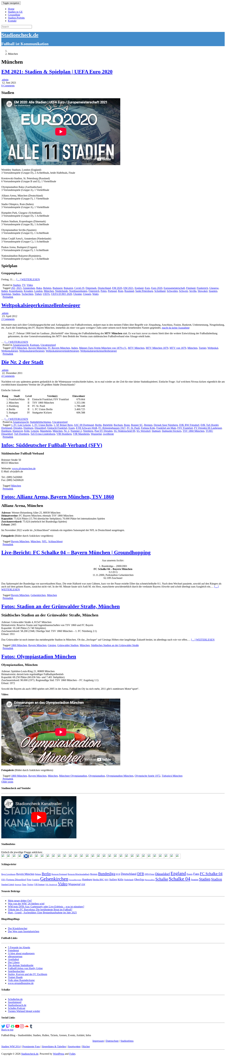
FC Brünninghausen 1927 (112, 428)
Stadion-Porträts (16, 17)
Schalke (161, 879)
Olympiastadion (96, 775)
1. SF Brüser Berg (63, 425)
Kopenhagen (16, 291)
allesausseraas (15, 956)
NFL (44, 541)
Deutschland (104, 288)
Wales (95, 294)
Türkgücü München (172, 775)
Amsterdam (29, 288)
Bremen (148, 425)
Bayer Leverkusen (8, 874)
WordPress (58, 1053)
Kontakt (12, 20)
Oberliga (139, 879)
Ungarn (87, 294)
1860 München (19, 645)
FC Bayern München (59, 347)
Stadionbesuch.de (17, 1005)
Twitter (30, 884)
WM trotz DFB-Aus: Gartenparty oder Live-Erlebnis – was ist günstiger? (46, 906)
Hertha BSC (98, 879)
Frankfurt (36, 880)
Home (11, 8)
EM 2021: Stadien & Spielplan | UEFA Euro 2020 (57, 72)
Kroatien (28, 291)
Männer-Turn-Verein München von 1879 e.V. (103, 347)
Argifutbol (13, 959)
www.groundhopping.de (21, 983)
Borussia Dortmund (59, 874)
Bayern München (37, 347)
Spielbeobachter (16, 971)
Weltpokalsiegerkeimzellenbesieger (40, 305)
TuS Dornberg (21, 433)
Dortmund (6, 428)
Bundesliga (106, 873)
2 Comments (8, 319)
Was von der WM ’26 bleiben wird (26, 903)
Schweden (172, 291)
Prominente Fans (31, 1046)
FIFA (3, 880)
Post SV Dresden (103, 431)
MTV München (136, 347)
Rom (120, 291)
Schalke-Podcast (16, 1008)
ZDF (83, 884)
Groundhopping (75, 880)
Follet (72, 1053)
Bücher (86, 1046)
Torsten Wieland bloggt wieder (24, 1011)
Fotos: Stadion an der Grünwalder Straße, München (60, 606)
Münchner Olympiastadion (73, 775)
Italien (4, 291)
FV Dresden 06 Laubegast (208, 428)
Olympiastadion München (119, 775)
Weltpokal (212, 347)
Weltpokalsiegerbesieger (31, 350)
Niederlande (61, 291)
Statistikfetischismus (40, 422)
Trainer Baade (15, 977)
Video (30, 285)
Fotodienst (13, 950)
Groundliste (14, 14)
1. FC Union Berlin (42, 425)
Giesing (52, 645)
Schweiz (183, 291)
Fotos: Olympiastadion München (38, 656)
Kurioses (34, 345)
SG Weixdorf (143, 431)
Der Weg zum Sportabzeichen (23, 931)
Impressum (98, 1040)
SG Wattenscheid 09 (124, 431)
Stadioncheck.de (19, 35)
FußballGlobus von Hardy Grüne (25, 968)
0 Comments (8, 85)
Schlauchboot (55, 541)
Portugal (112, 291)
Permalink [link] (8, 297)
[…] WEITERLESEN (28, 279)
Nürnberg (88, 431)
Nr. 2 (66, 431)
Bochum (118, 425)
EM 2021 (128, 288)
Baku (39, 288)
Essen (71, 428)
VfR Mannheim (81, 433)
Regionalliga (150, 880)
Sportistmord (14, 1002)
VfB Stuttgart (39, 884)
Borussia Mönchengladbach (79, 874)
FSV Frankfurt (185, 428)
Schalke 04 (179, 878)
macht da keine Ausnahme (175, 327)
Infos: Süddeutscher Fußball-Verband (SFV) (51, 445)
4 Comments (8, 376)
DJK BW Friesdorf (189, 425)
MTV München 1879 (157, 347)
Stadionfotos (127, 1040)
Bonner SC (137, 425)
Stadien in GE (15, 11)
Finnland (190, 288)
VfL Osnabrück (51, 884)
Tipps (24, 884)
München (49, 291)
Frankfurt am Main (166, 428)
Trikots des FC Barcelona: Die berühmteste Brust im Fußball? (40, 909)
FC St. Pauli (133, 428)
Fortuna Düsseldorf (16, 879)
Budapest (57, 288)
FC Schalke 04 (211, 874)
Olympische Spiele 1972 (147, 775)
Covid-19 (79, 288)
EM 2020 (117, 288)
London (38, 291)
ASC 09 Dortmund (84, 425)
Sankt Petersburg (144, 291)
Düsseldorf (40, 428)
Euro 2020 (156, 288)
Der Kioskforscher (17, 928)
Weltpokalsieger (9, 350)
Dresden (17, 428)
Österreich (94, 291)
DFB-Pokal (150, 874)
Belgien (47, 288)
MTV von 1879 (178, 347)
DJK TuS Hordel (209, 425)
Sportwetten (74, 1046)
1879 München (19, 347)
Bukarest (68, 288)
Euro (147, 288)
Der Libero (14, 962)
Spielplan (6, 294)
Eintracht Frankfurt (57, 428)
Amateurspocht (21, 345)
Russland (129, 291)
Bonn (127, 425)
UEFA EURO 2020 (61, 294)
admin (4, 79)
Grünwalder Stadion (67, 645)
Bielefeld (107, 425)
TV (23, 285)
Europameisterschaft (174, 288)
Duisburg (28, 428)
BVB (118, 874)
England (139, 288)
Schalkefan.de (15, 999)
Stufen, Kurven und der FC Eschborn (27, 974)
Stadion (216, 879)
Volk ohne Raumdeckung (21, 980)
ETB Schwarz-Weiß (86, 428)
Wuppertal (96, 433)
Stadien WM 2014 (11, 1046)
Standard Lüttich (7, 884)
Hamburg (6, 431)
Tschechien (27, 294)
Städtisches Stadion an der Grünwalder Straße (115, 645)
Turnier (202, 347)
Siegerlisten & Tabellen (54, 1046)
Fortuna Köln (148, 428)
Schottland (159, 291)
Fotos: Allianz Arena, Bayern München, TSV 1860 (57, 497)
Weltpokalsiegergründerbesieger (62, 350)
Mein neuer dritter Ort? (20, 900)
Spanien (213, 291)
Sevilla (192, 291)
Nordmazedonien (78, 291)
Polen (104, 291)
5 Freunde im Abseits (19, 947)
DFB (140, 874)
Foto (29, 879)
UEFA (46, 294)
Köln (26, 431)
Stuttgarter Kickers (171, 431)
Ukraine (77, 294)
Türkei (38, 294)
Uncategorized (48, 345)
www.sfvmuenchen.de (24, 468)
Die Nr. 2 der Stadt (22, 362)
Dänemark (91, 288)
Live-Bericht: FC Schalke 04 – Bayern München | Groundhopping (76, 552)
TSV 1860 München (193, 431)
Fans (196, 874)
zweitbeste (108, 433)
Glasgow (214, 288)
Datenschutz (112, 1040)
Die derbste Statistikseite (20, 965)
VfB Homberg (64, 433)
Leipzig (35, 431)
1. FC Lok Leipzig (21, 425)
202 (13, 288)
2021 (19, 288)
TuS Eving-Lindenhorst (42, 433)
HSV (107, 880)
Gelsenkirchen (38, 595)
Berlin (98, 425)
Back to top (7, 1029)
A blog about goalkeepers (21, 953)
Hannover (18, 431)
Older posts (7, 781)
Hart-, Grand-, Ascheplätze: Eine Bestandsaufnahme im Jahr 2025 (42, 912)
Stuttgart (156, 431)
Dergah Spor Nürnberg (166, 425)
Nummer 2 (76, 431)
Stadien (17, 285)
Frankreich (202, 288)
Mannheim (45, 431)
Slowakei (202, 291)
